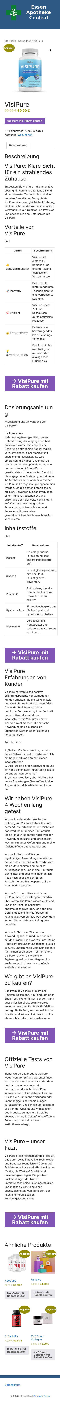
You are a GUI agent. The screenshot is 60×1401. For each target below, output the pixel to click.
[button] (50, 50)
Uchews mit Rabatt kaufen (43, 1294)
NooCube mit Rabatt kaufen (16, 1294)
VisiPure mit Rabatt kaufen (24, 120)
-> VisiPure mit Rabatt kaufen (30, 383)
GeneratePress (41, 1396)
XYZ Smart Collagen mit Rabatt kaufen (43, 1355)
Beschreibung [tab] (18, 145)
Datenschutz (12, 1384)
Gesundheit (24, 40)
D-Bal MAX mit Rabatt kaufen (16, 1350)
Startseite (10, 40)
